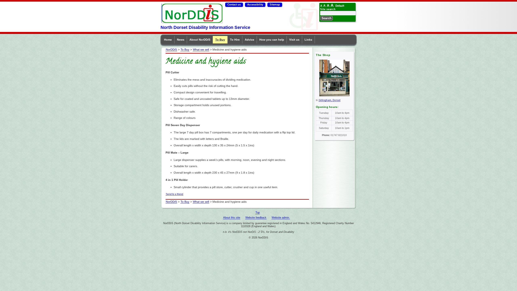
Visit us (294, 39)
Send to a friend (174, 194)
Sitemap (275, 4)
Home (168, 39)
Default (339, 5)
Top (257, 212)
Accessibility (255, 4)
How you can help (271, 39)
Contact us (234, 4)
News (180, 39)
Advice (249, 39)
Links (308, 39)
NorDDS (171, 49)
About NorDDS (199, 39)
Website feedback (255, 217)
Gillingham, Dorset (329, 100)
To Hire (235, 39)
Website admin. (281, 217)
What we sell (201, 49)
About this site (231, 217)
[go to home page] (192, 21)
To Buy (220, 39)
